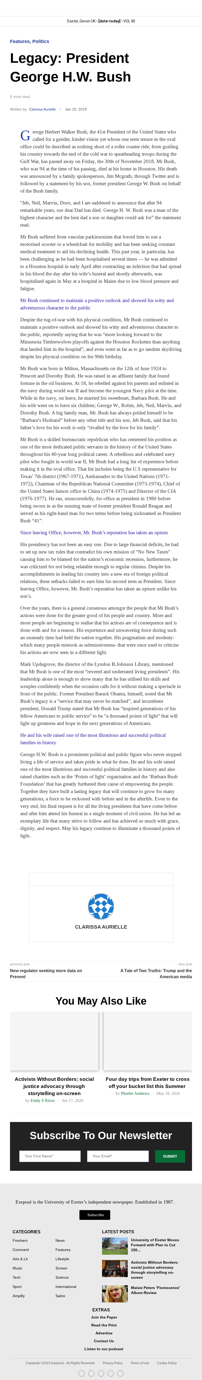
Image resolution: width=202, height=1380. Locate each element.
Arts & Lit (20, 1259)
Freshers (20, 1241)
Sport (17, 1287)
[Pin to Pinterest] (76, 879)
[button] (187, 8)
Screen (61, 1268)
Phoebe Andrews (135, 1093)
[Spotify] (111, 1373)
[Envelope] (101, 1373)
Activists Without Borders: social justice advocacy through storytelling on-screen (54, 1086)
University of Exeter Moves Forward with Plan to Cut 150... (155, 1245)
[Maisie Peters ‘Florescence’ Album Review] (115, 1293)
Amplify (19, 1296)
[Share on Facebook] (57, 879)
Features (20, 41)
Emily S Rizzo (43, 1100)
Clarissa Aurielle (43, 109)
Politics (40, 41)
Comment (21, 1250)
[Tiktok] (120, 1373)
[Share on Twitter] (67, 879)
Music (17, 1268)
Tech (17, 1277)
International (65, 1287)
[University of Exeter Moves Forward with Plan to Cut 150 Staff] (115, 1246)
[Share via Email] (85, 879)
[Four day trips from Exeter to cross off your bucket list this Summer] (148, 1041)
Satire (60, 1296)
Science (62, 1277)
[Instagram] (81, 1373)
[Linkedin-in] (91, 1373)
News (60, 1241)
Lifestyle (62, 1259)
